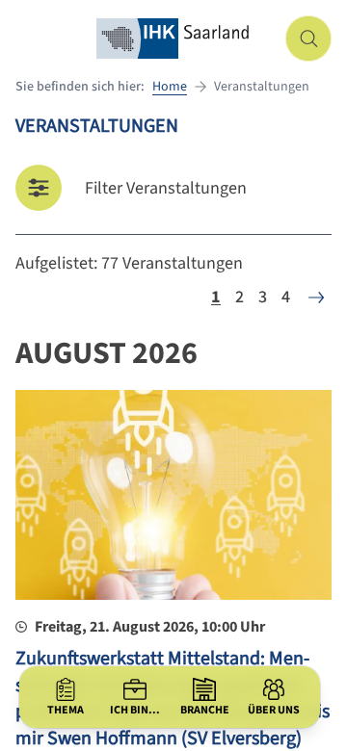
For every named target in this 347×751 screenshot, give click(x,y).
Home (169, 86)
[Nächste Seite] (316, 297)
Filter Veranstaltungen (166, 188)
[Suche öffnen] (308, 38)
